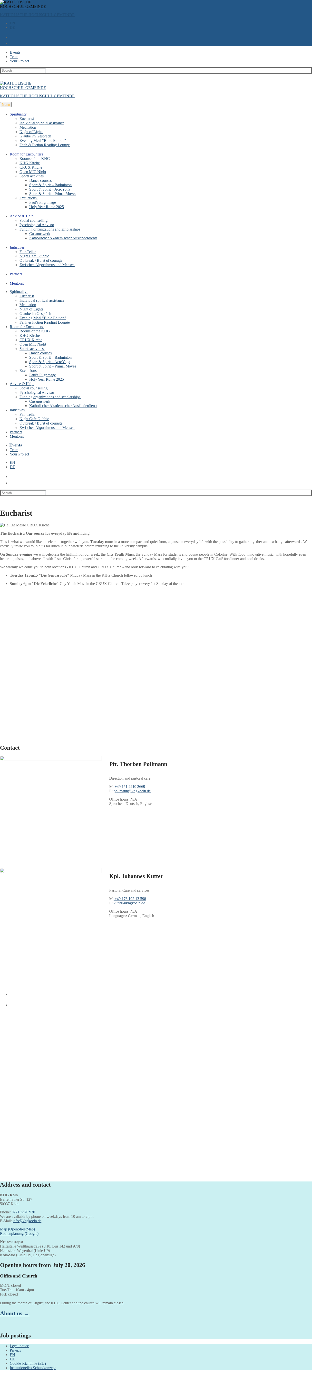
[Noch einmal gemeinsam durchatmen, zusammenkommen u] (117, 1039)
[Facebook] (11, 992)
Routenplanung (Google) (19, 1233)
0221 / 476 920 (23, 1212)
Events (15, 52)
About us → (14, 1313)
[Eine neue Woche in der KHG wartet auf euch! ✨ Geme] (38, 1093)
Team (14, 57)
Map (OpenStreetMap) (17, 1229)
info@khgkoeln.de (27, 1221)
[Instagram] (11, 1003)
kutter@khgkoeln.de (129, 903)
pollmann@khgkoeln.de (132, 791)
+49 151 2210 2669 (130, 786)
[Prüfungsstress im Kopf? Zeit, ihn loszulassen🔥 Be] (195, 1035)
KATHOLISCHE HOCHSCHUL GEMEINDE (37, 15)
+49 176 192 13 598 (130, 899)
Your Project (19, 61)
